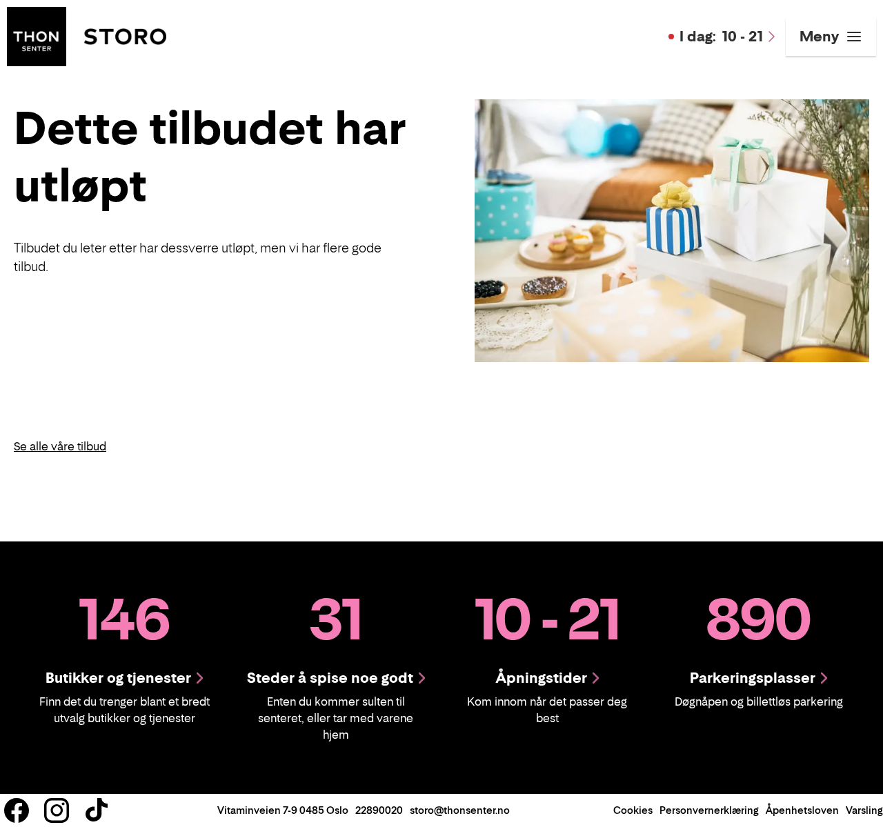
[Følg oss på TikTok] (96, 810)
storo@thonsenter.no (460, 810)
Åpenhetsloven (802, 810)
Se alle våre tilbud (60, 446)
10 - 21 (721, 36)
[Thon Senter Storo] (86, 35)
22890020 (379, 810)
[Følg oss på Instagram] (56, 810)
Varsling (864, 810)
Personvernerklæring (709, 810)
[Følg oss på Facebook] (16, 810)
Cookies (633, 810)
